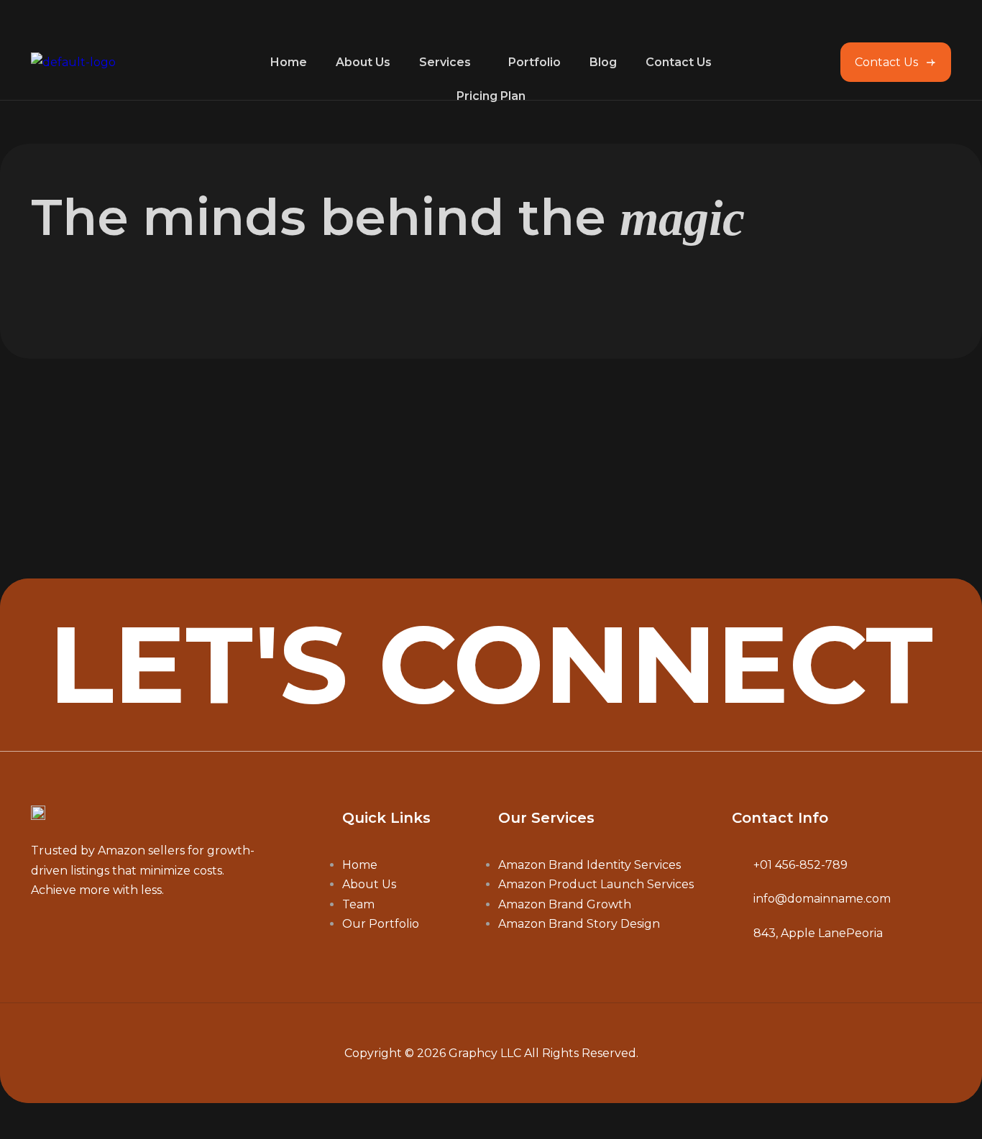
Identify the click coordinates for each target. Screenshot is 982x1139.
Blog (603, 62)
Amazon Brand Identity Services (589, 865)
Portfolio (534, 62)
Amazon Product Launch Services (596, 884)
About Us (363, 62)
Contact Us (679, 62)
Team (358, 904)
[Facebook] (39, 934)
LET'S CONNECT (491, 664)
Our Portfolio (380, 924)
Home (288, 62)
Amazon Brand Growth (564, 904)
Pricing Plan (491, 96)
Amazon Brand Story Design (579, 924)
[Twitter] (74, 934)
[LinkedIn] (108, 934)
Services (445, 62)
